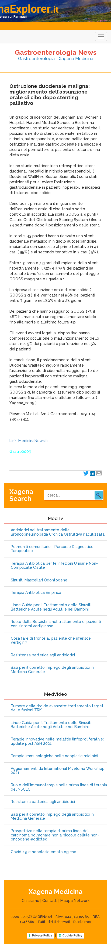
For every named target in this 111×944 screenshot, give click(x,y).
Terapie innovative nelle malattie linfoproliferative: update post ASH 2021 (57, 741)
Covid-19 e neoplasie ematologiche (43, 852)
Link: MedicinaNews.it (28, 441)
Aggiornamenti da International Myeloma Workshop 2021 (58, 771)
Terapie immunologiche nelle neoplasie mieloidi (54, 756)
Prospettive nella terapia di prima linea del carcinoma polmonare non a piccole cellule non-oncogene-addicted (55, 835)
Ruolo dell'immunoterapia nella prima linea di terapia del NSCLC (59, 787)
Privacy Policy (42, 935)
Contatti (49, 900)
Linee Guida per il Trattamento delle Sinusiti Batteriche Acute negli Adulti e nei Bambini (51, 607)
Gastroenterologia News (55, 52)
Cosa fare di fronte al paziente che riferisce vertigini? (51, 640)
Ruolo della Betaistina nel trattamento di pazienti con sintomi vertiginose (56, 624)
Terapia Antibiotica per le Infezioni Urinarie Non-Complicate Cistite (54, 565)
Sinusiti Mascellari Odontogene (39, 580)
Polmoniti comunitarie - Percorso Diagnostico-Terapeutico (53, 549)
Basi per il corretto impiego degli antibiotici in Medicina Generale (52, 670)
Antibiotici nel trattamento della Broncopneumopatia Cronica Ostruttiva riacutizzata (58, 532)
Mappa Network (74, 900)
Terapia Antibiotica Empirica (36, 593)
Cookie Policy (72, 935)
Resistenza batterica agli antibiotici (43, 655)
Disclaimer (82, 922)
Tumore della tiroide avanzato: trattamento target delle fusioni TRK (57, 708)
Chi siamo (30, 900)
